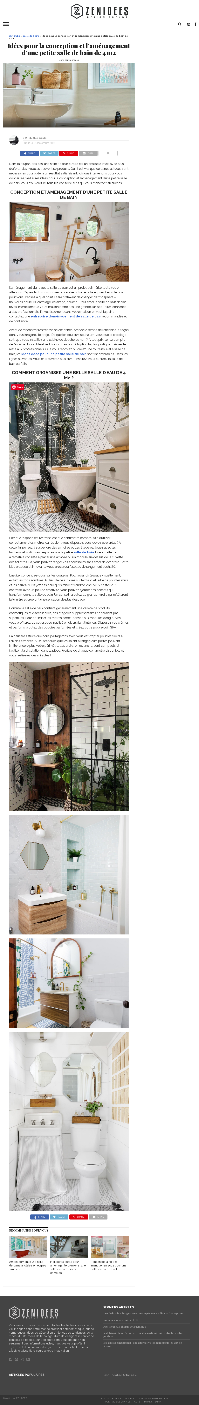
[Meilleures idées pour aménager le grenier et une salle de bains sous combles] (69, 1257)
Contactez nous (111, 1398)
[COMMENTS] (108, 152)
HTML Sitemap (152, 1401)
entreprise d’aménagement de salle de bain (66, 316)
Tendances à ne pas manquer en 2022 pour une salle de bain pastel (109, 1265)
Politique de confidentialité (122, 1401)
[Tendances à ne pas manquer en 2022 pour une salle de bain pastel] (110, 1257)
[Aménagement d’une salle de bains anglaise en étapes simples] (28, 1257)
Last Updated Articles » (120, 1375)
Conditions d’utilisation (153, 1398)
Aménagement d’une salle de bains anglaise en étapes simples (27, 1265)
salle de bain (83, 552)
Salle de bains (31, 36)
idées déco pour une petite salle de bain (53, 354)
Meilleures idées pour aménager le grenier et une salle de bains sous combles (68, 1267)
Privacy (129, 1398)
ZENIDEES (14, 36)
